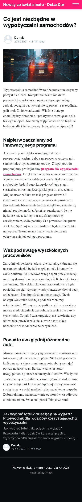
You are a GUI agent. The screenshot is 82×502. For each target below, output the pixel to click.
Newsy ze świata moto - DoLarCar (33, 4)
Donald (19, 37)
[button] (75, 5)
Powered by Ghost (41, 472)
